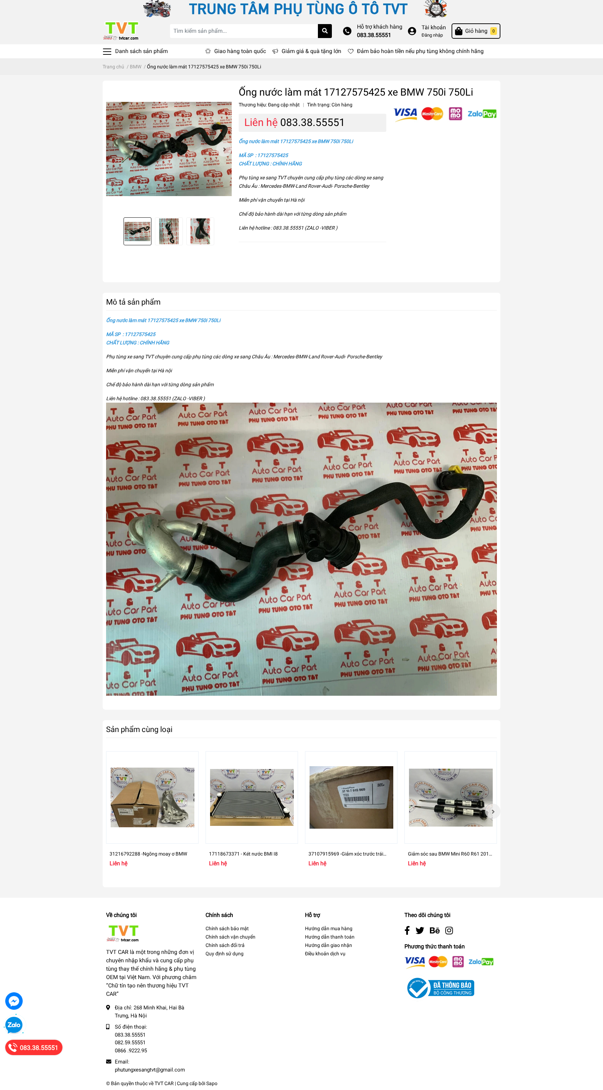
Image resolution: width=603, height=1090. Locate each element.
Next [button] (224, 149)
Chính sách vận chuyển (230, 937)
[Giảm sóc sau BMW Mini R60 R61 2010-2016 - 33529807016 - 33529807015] (450, 797)
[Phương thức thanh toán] (445, 114)
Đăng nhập (432, 35)
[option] (169, 149)
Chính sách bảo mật (227, 928)
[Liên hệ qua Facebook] (14, 1001)
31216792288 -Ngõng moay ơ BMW (148, 854)
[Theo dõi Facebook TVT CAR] (407, 931)
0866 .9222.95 (131, 1050)
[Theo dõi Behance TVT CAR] (435, 931)
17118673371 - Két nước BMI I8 (243, 854)
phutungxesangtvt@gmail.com (150, 1070)
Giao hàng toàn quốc (240, 51)
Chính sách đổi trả (225, 945)
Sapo (211, 1083)
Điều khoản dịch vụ (325, 953)
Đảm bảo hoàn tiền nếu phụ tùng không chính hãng (420, 51)
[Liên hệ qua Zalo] (14, 1025)
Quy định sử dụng (225, 953)
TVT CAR (164, 1083)
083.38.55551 (374, 35)
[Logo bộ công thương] (439, 987)
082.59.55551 (130, 1042)
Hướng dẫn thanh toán (330, 937)
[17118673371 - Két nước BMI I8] (252, 797)
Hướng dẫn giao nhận (328, 945)
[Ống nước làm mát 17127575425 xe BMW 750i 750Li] (169, 149)
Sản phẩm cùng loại (139, 729)
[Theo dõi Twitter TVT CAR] (420, 931)
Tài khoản (434, 27)
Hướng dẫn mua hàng (328, 928)
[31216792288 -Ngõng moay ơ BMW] (152, 797)
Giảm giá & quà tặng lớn (311, 51)
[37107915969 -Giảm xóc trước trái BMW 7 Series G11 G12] (351, 797)
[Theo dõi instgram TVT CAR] (449, 931)
